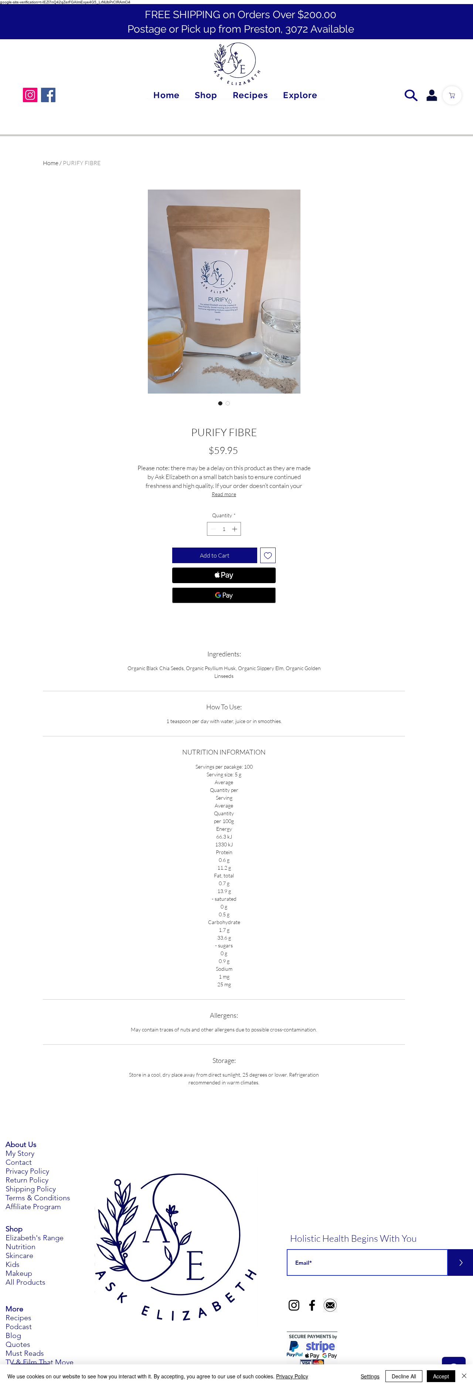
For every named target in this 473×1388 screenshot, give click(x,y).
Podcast (19, 1326)
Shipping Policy (31, 1188)
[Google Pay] (224, 595)
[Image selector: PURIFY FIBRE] (220, 403)
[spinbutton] (224, 528)
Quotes (18, 1344)
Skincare (19, 1255)
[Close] (464, 1376)
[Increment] (235, 528)
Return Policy (27, 1179)
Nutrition (20, 1246)
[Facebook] (48, 95)
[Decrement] (212, 528)
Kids (13, 1264)
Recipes (18, 1317)
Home (50, 163)
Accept (441, 1376)
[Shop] (452, 95)
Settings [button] (370, 1376)
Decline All (404, 1376)
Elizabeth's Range (35, 1237)
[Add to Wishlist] (268, 555)
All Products (25, 1282)
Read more (224, 494)
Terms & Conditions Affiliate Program (38, 1202)
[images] (330, 1305)
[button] (300, 95)
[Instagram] (30, 95)
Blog (13, 1335)
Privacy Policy (27, 1171)
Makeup (19, 1273)
